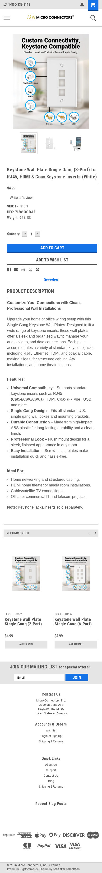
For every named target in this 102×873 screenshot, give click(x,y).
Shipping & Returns (51, 741)
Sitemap (54, 865)
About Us (51, 764)
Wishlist (51, 730)
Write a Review (21, 198)
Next (94, 81)
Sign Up (56, 736)
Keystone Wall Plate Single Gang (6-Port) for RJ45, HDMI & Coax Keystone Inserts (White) (75, 622)
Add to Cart (26, 644)
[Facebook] (9, 269)
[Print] (23, 269)
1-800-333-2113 (19, 4)
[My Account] (82, 4)
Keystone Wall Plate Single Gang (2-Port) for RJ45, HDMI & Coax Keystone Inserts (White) (25, 622)
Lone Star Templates (66, 869)
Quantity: (13, 234)
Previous (7, 81)
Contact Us (51, 775)
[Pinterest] (37, 269)
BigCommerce (29, 869)
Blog (51, 781)
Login (44, 736)
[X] (30, 269)
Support (51, 770)
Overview (51, 280)
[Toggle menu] (7, 18)
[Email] (16, 269)
